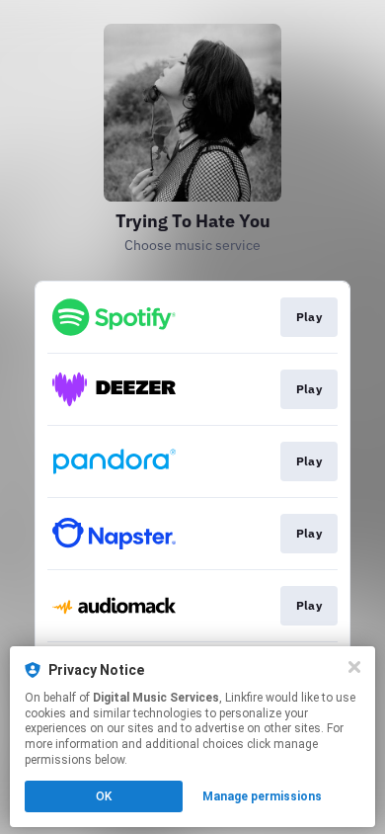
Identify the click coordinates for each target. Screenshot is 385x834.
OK (104, 796)
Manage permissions (262, 796)
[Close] (354, 667)
